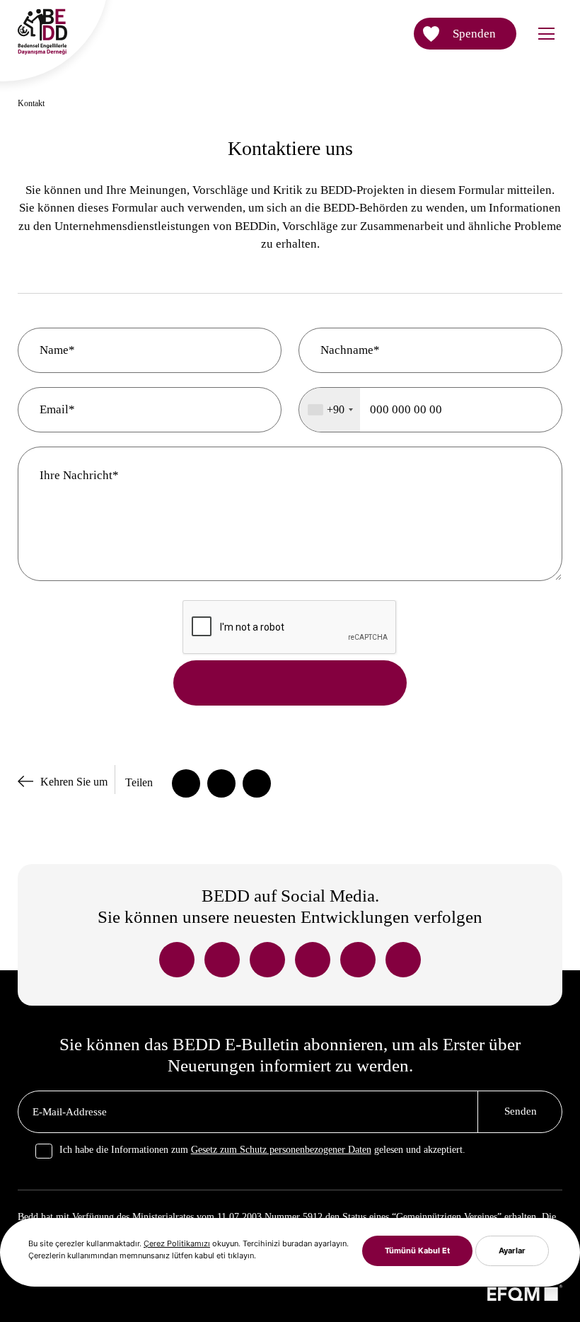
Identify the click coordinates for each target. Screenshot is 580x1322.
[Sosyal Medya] (177, 959)
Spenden (474, 33)
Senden (520, 1111)
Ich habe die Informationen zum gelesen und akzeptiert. (262, 1149)
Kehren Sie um (74, 782)
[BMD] (42, 59)
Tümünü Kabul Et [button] (417, 1250)
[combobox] (330, 410)
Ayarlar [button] (512, 1250)
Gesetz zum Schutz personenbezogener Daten (281, 1149)
